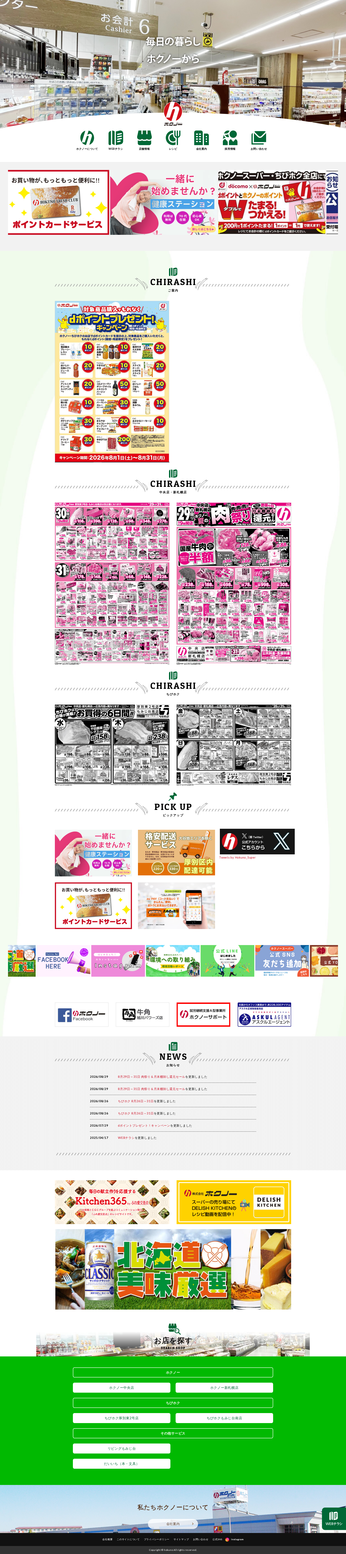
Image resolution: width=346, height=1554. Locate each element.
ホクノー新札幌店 (224, 1387)
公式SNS (217, 1539)
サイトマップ (181, 1539)
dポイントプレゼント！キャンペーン (144, 1125)
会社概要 (107, 1539)
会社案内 (173, 1524)
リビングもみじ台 (122, 1448)
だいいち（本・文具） (122, 1464)
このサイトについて (128, 1539)
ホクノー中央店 (121, 1387)
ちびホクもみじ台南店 (224, 1418)
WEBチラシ (126, 1137)
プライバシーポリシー (157, 1539)
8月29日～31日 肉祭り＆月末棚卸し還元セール (151, 1076)
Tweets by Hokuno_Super (237, 857)
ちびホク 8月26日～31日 (136, 1101)
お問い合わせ (200, 1539)
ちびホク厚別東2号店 (122, 1418)
